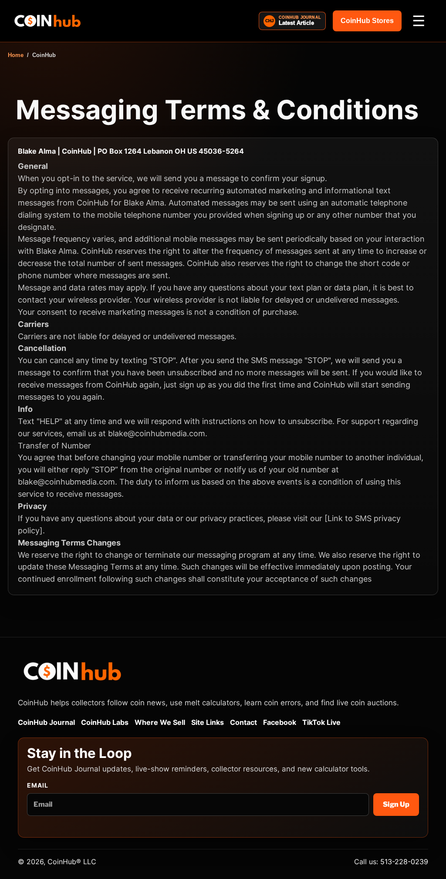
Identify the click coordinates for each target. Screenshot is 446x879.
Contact (243, 722)
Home (16, 55)
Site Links (207, 722)
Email (38, 785)
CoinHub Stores (367, 20)
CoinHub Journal (46, 722)
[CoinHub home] (47, 21)
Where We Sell (160, 722)
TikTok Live (321, 722)
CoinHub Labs (104, 722)
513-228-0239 (404, 861)
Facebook (279, 722)
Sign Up (396, 804)
